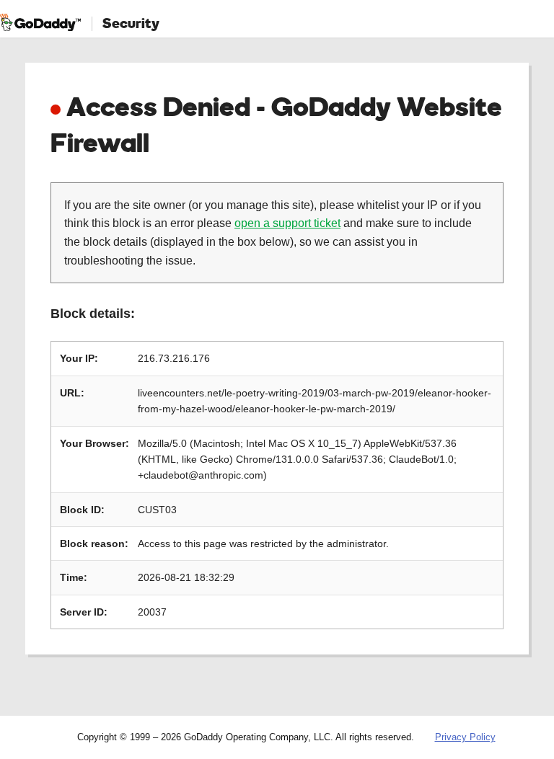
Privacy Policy (465, 737)
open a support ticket (287, 223)
